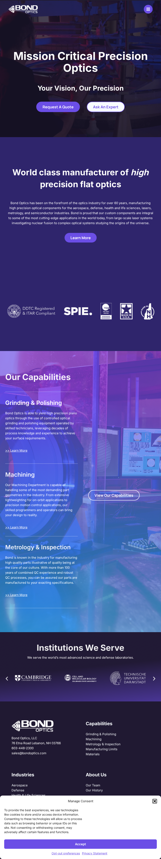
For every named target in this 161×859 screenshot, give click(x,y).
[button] (155, 801)
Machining (93, 739)
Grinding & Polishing (101, 734)
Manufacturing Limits (101, 749)
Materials (93, 754)
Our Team (93, 785)
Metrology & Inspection (103, 744)
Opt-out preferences (66, 853)
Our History (94, 790)
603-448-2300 (23, 748)
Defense (18, 790)
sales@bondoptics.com (29, 753)
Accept (80, 844)
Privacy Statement (94, 853)
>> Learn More (16, 450)
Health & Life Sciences (28, 795)
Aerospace (20, 785)
